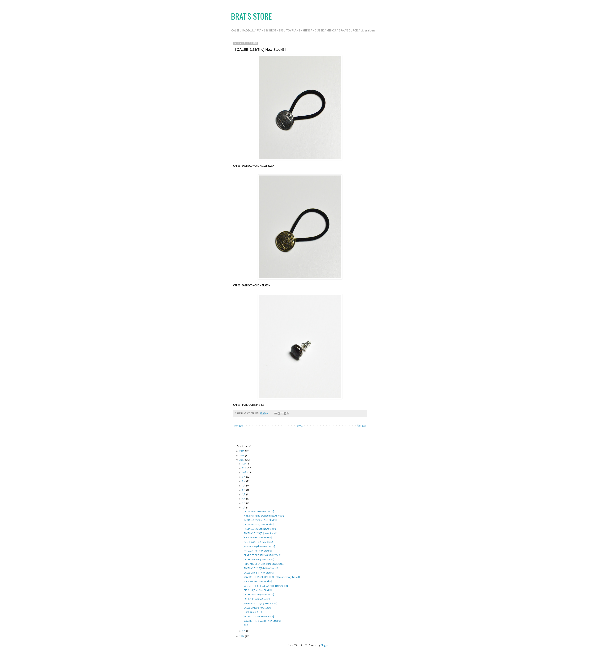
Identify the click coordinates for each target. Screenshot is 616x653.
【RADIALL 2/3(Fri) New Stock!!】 (258, 616)
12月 (245, 463)
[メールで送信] (275, 413)
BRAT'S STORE (251, 16)
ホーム (300, 425)
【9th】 (245, 625)
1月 (244, 631)
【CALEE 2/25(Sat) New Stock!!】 (258, 524)
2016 (242, 636)
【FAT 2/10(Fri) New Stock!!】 (256, 599)
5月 (244, 494)
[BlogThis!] (278, 413)
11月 (245, 468)
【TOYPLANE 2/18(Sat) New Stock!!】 (260, 568)
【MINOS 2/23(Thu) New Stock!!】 (258, 546)
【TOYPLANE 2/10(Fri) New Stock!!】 (259, 603)
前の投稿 (361, 425)
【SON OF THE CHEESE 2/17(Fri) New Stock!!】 (265, 586)
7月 (244, 485)
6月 (244, 490)
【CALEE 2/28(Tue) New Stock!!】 (258, 511)
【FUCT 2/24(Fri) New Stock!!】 (257, 537)
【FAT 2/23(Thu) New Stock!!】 (257, 550)
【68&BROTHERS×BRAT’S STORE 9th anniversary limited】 (271, 577)
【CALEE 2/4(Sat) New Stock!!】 (257, 607)
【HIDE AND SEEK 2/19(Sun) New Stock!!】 (263, 564)
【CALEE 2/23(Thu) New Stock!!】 (258, 542)
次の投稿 (238, 425)
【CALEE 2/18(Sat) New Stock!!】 (258, 572)
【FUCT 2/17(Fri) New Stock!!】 (257, 581)
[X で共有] (281, 413)
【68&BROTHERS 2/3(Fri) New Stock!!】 (261, 621)
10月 (245, 472)
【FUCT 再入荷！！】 (252, 612)
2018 (242, 455)
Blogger (325, 645)
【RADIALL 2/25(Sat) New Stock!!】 (259, 529)
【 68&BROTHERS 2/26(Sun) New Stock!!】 (263, 515)
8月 (244, 481)
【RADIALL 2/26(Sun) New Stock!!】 (259, 520)
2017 (242, 460)
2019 (242, 451)
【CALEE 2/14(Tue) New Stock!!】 (258, 594)
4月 (244, 498)
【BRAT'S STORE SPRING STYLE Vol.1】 (261, 555)
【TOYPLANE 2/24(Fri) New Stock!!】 (259, 533)
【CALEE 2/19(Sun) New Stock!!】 (258, 559)
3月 (244, 503)
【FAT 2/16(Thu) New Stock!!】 (257, 590)
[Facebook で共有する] (284, 413)
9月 (244, 477)
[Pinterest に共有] (287, 413)
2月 (244, 507)
